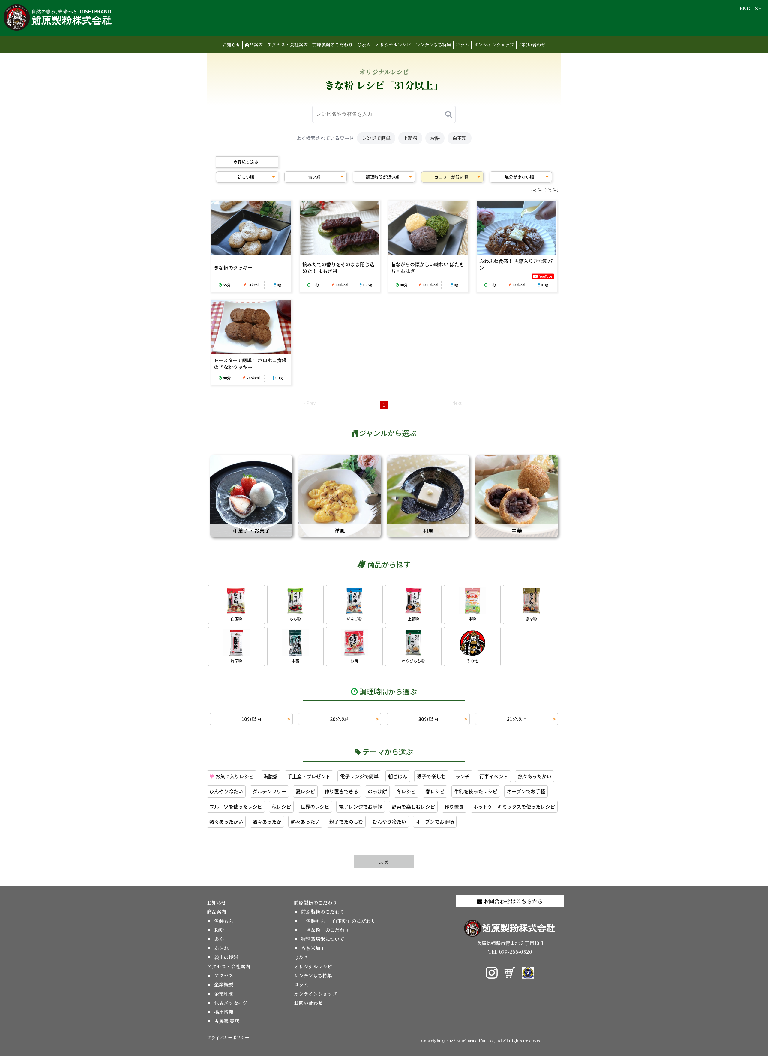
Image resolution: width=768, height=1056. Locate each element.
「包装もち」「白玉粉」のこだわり (338, 920)
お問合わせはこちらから (512, 901)
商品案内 (254, 44)
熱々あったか (267, 821)
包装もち (223, 920)
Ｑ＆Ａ (364, 44)
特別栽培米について (322, 938)
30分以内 (428, 719)
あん (219, 938)
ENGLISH (751, 8)
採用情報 (223, 1012)
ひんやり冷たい (226, 791)
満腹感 (270, 776)
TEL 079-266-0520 (510, 951)
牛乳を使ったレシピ (475, 791)
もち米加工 (313, 948)
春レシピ (435, 791)
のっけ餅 (377, 791)
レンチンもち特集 (433, 44)
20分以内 (340, 719)
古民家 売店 (226, 1021)
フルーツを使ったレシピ (235, 806)
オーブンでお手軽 (526, 791)
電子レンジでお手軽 (360, 806)
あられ (221, 948)
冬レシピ (406, 791)
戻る (384, 861)
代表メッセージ (231, 1002)
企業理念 (223, 993)
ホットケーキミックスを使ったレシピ (514, 806)
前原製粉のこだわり (332, 44)
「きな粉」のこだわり (325, 929)
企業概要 (223, 984)
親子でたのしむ (346, 821)
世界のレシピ (315, 806)
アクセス (223, 975)
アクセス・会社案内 (287, 44)
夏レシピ (305, 791)
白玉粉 (459, 138)
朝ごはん (397, 776)
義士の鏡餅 (226, 957)
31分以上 (517, 719)
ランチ (462, 776)
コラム (462, 44)
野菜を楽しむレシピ (413, 806)
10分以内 (251, 719)
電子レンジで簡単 (359, 776)
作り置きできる (341, 791)
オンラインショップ (494, 44)
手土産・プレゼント (309, 776)
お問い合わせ (532, 44)
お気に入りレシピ (231, 776)
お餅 (435, 138)
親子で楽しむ (431, 776)
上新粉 (410, 138)
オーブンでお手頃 (435, 821)
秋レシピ (281, 806)
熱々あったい (305, 821)
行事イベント (493, 776)
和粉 (219, 929)
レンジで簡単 (376, 138)
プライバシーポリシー (228, 1037)
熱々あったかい (534, 776)
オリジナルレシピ (393, 44)
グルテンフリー (269, 791)
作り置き (454, 806)
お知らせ (231, 44)
